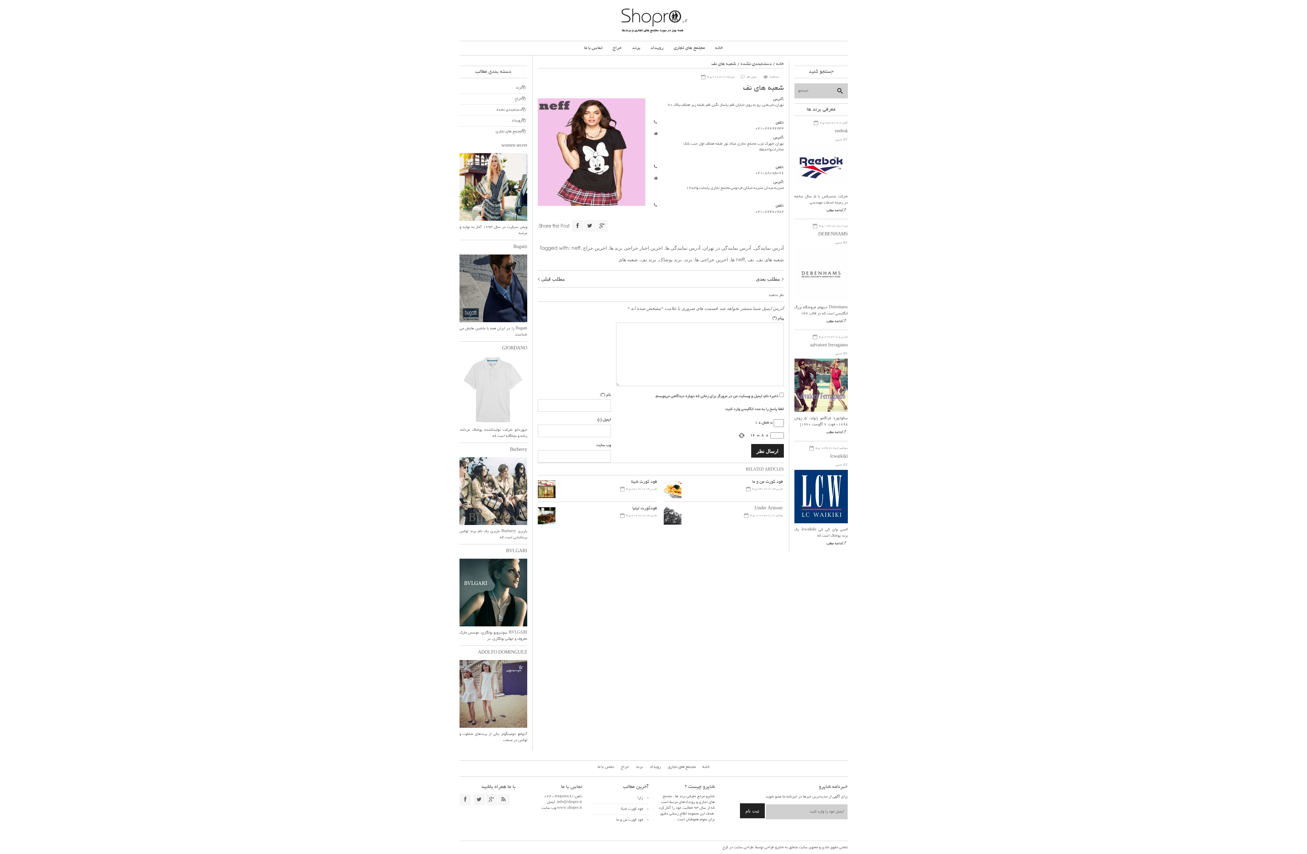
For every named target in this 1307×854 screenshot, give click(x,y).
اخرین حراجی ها (711, 259)
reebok (841, 131)
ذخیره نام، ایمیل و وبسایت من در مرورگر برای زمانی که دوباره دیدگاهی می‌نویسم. (716, 396)
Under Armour (769, 508)
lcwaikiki (839, 457)
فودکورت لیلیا (644, 508)
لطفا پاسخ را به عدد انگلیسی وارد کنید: (754, 409)
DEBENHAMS (833, 234)
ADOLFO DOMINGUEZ (502, 653)
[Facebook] (577, 226)
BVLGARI (516, 551)
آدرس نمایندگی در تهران (727, 247)
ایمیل (604, 420)
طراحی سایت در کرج (738, 847)
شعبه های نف (770, 259)
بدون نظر (751, 77)
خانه (719, 48)
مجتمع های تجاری (689, 48)
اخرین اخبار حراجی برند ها (636, 247)
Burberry (518, 450)
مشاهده (774, 77)
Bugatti (520, 247)
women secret (514, 146)
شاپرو (779, 847)
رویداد (656, 48)
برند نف (648, 259)
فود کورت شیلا (644, 482)
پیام (778, 318)
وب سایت (603, 445)
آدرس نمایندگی (769, 247)
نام (605, 394)
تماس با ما (593, 48)
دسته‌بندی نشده (756, 64)
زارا (640, 798)
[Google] (602, 226)
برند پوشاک (670, 259)
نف (750, 259)
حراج (617, 48)
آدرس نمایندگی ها (682, 247)
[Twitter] (590, 226)
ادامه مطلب (834, 211)
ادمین (838, 140)
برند (636, 48)
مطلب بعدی (768, 279)
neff (575, 247)
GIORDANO (514, 348)
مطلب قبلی (553, 279)
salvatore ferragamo (829, 345)
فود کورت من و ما (767, 482)
